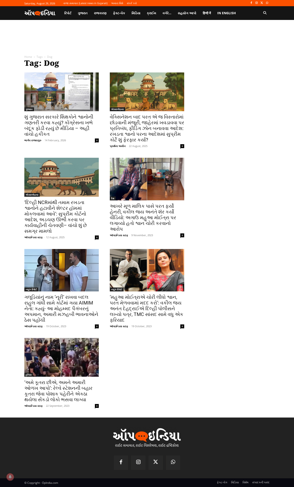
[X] (261, 3)
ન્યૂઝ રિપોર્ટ (31, 289)
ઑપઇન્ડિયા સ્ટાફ (33, 237)
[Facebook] (251, 3)
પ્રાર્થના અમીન (118, 146)
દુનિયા (28, 374)
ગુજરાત (29, 109)
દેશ (112, 198)
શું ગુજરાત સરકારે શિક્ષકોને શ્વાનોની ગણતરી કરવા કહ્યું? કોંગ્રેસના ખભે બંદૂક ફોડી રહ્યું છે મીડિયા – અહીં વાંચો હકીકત (58, 125)
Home (28, 57)
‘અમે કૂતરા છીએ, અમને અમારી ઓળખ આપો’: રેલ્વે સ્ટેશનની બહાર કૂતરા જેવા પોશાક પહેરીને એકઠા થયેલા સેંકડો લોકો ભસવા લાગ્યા (58, 391)
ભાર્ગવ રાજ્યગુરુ (32, 140)
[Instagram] (256, 3)
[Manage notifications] (10, 477)
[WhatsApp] (267, 3)
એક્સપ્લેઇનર (117, 109)
